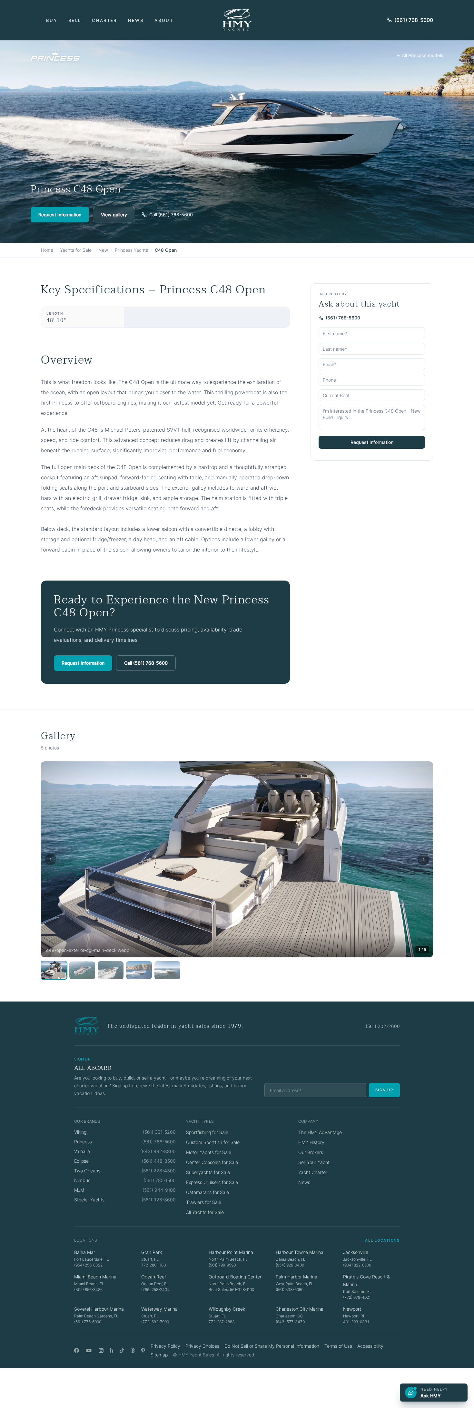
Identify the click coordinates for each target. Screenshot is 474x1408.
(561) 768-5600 (413, 20)
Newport (352, 1309)
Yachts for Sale (76, 250)
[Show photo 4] (139, 970)
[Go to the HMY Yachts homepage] (237, 20)
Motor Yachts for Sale (208, 1152)
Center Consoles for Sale (212, 1162)
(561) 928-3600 (159, 1199)
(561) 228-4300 (159, 1170)
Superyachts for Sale (208, 1172)
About (163, 20)
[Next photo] (423, 859)
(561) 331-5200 (159, 1132)
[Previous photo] (50, 859)
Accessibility (370, 1346)
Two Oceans (87, 1170)
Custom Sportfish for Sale (213, 1142)
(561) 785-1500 (159, 1180)
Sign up (384, 1090)
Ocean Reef (153, 1276)
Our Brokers (310, 1152)
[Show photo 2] (82, 970)
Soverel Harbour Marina (99, 1309)
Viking (80, 1132)
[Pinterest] (143, 1350)
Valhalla (82, 1151)
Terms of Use (338, 1346)
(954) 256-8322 (88, 1265)
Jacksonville (355, 1252)
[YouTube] (88, 1350)
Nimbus (82, 1180)
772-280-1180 (153, 1265)
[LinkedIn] (111, 1350)
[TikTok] (122, 1350)
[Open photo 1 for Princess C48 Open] (237, 859)
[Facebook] (76, 1350)
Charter (104, 20)
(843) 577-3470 (290, 1321)
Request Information (59, 214)
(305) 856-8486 (88, 1289)
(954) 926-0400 (290, 1265)
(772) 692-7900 (155, 1321)
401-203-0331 (356, 1321)
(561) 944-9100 (159, 1190)
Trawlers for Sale (203, 1202)
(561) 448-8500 (159, 1161)
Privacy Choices (202, 1346)
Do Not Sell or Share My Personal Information (271, 1346)
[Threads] (133, 1350)
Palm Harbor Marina (296, 1276)
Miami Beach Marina (95, 1276)
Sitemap (159, 1354)
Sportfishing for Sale (207, 1132)
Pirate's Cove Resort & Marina (366, 1280)
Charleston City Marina (299, 1309)
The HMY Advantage (320, 1132)
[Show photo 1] (54, 970)
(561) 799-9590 (222, 1265)
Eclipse (81, 1161)
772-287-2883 (222, 1321)
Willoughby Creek (227, 1309)
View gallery (114, 214)
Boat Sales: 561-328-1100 (231, 1289)
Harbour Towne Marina (299, 1252)
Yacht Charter (312, 1172)
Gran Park (151, 1252)
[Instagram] (101, 1350)
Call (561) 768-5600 (171, 214)
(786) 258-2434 (155, 1289)
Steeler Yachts (89, 1199)
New (103, 250)
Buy (51, 20)
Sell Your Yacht (314, 1162)
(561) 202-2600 (383, 1026)
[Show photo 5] (167, 970)
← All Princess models (419, 55)
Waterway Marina (159, 1309)
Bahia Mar (84, 1252)
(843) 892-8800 (158, 1151)
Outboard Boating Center (235, 1276)
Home (47, 250)
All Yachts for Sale (205, 1212)
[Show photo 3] (110, 970)
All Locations (382, 1240)
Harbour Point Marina (231, 1252)
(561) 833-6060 (289, 1289)
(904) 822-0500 (357, 1265)
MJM (79, 1190)
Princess (83, 1141)
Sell (74, 20)
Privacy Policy (165, 1346)
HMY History (311, 1142)
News (135, 20)
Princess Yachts (131, 250)
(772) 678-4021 (356, 1297)
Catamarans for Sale (207, 1192)
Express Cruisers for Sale (212, 1182)
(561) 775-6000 (87, 1321)
